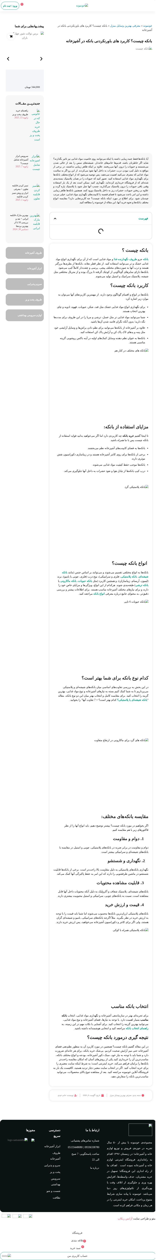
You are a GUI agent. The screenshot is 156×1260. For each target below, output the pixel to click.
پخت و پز (55, 1172)
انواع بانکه (99, 593)
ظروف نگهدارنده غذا (125, 259)
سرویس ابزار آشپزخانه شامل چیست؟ (21, 160)
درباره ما (94, 1167)
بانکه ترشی (141, 585)
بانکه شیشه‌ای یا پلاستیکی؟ (132, 699)
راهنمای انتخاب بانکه (136, 1028)
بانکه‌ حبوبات (85, 581)
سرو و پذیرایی (52, 1165)
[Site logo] (82, 5)
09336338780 (92, 1147)
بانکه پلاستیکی (129, 576)
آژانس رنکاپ (125, 1218)
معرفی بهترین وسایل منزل (125, 25)
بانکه (145, 259)
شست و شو (53, 1191)
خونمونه (147, 25)
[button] (55, 218)
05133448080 (75, 1147)
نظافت (56, 1197)
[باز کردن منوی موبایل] (151, 6)
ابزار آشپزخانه (52, 1146)
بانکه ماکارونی (68, 581)
